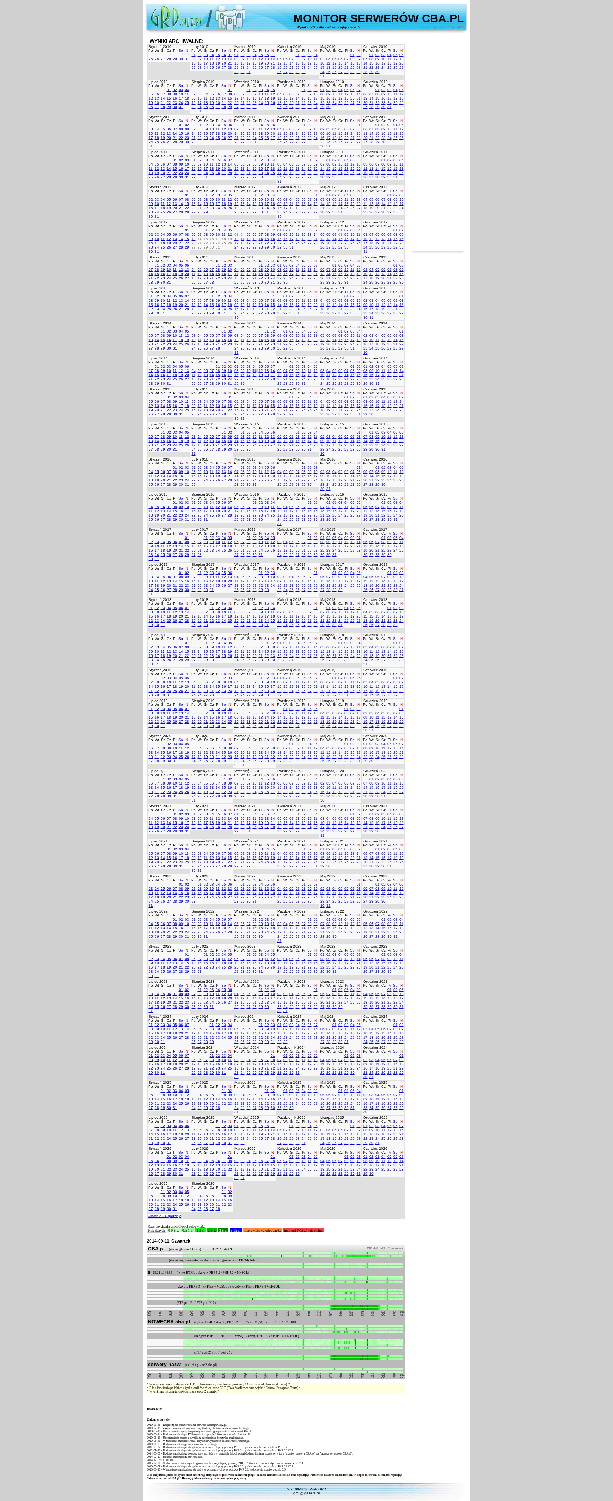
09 (200, 59)
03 (206, 55)
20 (224, 63)
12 (218, 59)
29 (175, 59)
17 (206, 63)
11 (212, 59)
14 (230, 59)
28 (169, 59)
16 (200, 63)
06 (224, 55)
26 (157, 59)
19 (218, 63)
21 (230, 63)
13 (224, 59)
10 (206, 59)
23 (200, 67)
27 (163, 59)
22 (194, 67)
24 (206, 67)
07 (230, 55)
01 (194, 55)
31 (187, 59)
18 (212, 63)
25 (151, 59)
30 (181, 59)
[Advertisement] (437, 144)
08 (194, 59)
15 (194, 63)
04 (212, 55)
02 (200, 55)
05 (218, 55)
